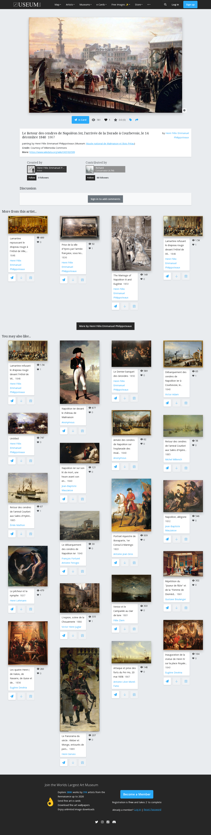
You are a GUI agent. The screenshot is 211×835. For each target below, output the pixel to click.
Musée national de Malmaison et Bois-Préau (110, 143)
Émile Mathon (17, 525)
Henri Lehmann (18, 600)
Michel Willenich (173, 459)
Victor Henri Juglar (71, 626)
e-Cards (100, 4)
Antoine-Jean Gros (123, 554)
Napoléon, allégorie (175, 516)
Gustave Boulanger (175, 599)
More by (105, 326)
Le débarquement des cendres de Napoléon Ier (71, 549)
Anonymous (68, 422)
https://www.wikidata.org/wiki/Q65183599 (52, 152)
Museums (84, 4)
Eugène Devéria (18, 687)
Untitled (14, 438)
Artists (69, 4)
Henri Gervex (69, 754)
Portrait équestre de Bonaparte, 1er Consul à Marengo (124, 540)
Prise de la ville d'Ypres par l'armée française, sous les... (72, 249)
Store (138, 4)
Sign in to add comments (105, 199)
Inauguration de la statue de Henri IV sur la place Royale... (176, 659)
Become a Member (137, 794)
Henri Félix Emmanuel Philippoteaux (17, 265)
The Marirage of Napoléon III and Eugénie (122, 280)
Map (57, 4)
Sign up (190, 4)
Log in (175, 4)
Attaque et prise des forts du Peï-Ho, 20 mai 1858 (124, 672)
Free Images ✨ (120, 4)
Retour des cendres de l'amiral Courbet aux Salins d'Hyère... (20, 511)
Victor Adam (172, 394)
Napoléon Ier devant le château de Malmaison (73, 413)
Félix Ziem (118, 620)
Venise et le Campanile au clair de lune (123, 611)
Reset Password (152, 809)
